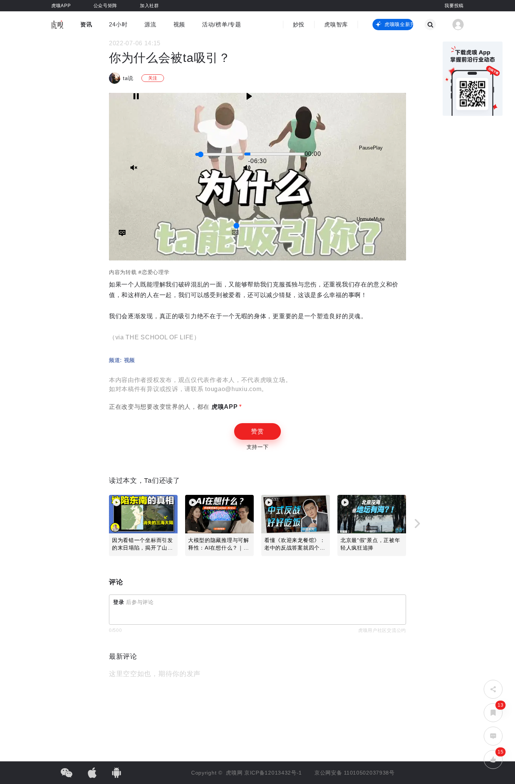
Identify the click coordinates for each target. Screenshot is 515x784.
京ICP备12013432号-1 (273, 773)
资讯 (86, 24)
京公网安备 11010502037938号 (354, 773)
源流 (150, 24)
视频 (179, 24)
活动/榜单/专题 (221, 24)
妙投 (299, 24)
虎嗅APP (224, 407)
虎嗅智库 (336, 24)
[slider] (219, 154)
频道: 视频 (122, 360)
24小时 (118, 24)
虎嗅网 (235, 773)
